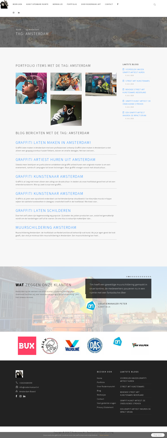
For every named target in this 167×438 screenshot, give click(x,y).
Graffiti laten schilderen (43, 210)
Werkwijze (58, 4)
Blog (99, 390)
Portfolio (72, 4)
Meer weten (104, 435)
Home (18, 29)
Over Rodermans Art (91, 4)
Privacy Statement (105, 407)
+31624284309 (25, 383)
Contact (109, 4)
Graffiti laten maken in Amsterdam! (53, 142)
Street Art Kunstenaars (138, 81)
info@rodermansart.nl (29, 387)
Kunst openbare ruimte (37, 4)
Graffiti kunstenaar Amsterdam (49, 176)
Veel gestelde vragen (106, 403)
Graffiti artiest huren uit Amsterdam (56, 159)
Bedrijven (17, 4)
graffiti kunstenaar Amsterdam (49, 193)
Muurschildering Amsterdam (46, 227)
